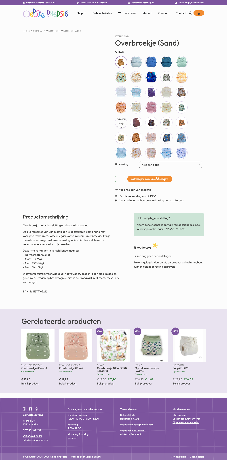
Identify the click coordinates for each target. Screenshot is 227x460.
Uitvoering (121, 164)
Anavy (101, 365)
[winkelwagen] (198, 13)
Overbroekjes (54, 30)
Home (26, 30)
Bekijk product (30, 383)
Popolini (178, 365)
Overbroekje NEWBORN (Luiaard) (112, 369)
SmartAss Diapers (32, 365)
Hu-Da (138, 365)
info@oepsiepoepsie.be (185, 225)
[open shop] (85, 13)
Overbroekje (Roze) (71, 368)
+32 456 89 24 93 (174, 229)
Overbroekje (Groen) (34, 368)
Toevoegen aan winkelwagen (149, 179)
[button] (97, 40)
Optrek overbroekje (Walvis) (147, 369)
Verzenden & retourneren (186, 418)
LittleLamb (122, 37)
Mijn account (180, 414)
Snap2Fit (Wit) (181, 368)
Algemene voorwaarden (186, 422)
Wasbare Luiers (38, 30)
